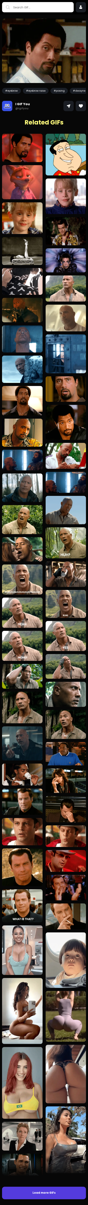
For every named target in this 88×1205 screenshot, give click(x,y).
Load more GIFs (44, 1193)
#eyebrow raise (35, 90)
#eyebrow (11, 90)
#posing (59, 90)
